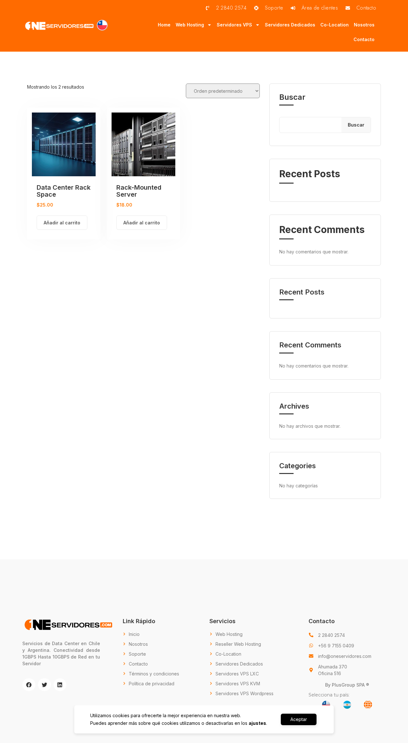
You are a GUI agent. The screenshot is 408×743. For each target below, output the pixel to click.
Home (164, 24)
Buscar (292, 97)
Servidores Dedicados (290, 24)
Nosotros (364, 24)
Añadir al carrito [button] (62, 222)
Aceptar (298, 719)
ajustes (257, 723)
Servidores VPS (234, 24)
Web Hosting (190, 24)
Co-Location (334, 24)
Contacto (364, 39)
